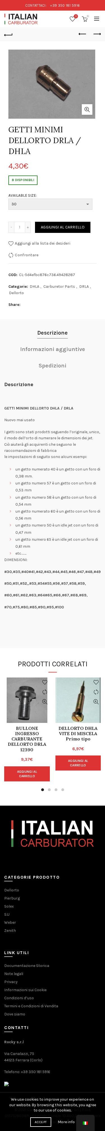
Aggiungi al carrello (63, 227)
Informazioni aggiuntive (52, 349)
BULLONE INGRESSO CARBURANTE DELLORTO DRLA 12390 (27, 739)
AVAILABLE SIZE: (22, 195)
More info (66, 1122)
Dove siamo (14, 1014)
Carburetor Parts (59, 286)
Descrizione (52, 333)
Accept (41, 1122)
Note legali (13, 973)
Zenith (10, 930)
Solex (9, 906)
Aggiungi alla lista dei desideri (42, 243)
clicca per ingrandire (87, 109)
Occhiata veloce (45, 702)
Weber (10, 922)
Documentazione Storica (26, 965)
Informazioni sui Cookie (25, 990)
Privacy (11, 981)
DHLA (34, 286)
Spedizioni (52, 365)
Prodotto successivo (97, 34)
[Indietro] (8, 34)
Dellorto (16, 293)
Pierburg (12, 898)
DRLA (84, 286)
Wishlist (76, 16)
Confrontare (26, 255)
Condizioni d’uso (19, 998)
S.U (7, 914)
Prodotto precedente (83, 34)
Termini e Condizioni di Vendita (31, 1006)
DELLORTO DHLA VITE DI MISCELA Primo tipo (78, 734)
